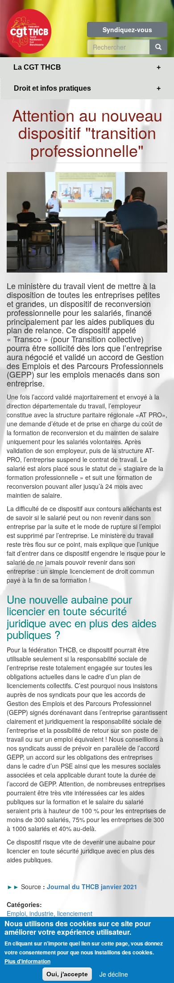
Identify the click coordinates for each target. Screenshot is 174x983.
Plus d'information (27, 961)
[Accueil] (29, 29)
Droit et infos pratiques (52, 88)
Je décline (113, 974)
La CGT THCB (37, 67)
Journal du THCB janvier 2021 (92, 886)
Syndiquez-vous (127, 29)
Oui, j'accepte (67, 974)
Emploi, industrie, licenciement (49, 913)
